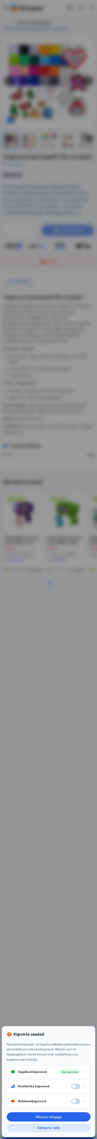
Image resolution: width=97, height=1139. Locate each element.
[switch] (75, 1086)
